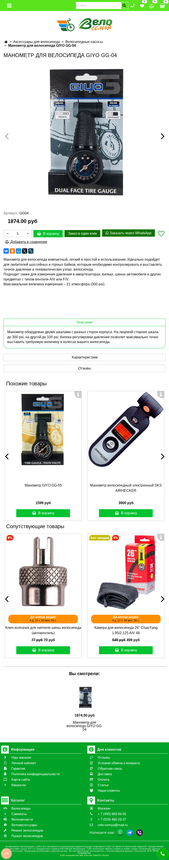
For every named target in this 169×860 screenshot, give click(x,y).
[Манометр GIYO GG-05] (43, 429)
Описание (84, 322)
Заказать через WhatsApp (130, 233)
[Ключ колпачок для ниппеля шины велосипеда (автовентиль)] (43, 572)
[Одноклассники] (12, 251)
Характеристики (85, 357)
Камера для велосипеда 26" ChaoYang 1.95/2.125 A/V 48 (126, 630)
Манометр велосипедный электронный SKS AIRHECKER (126, 487)
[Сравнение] (152, 5)
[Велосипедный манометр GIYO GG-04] (84, 132)
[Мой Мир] (18, 251)
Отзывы (84, 368)
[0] (142, 5)
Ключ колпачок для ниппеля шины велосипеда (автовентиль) (43, 630)
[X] (24, 251)
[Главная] (6, 42)
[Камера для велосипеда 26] (126, 572)
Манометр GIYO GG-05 (43, 485)
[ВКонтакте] (6, 251)
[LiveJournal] (30, 251)
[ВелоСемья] (84, 24)
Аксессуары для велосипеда (36, 42)
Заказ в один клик (82, 233)
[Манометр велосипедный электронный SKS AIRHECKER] (126, 429)
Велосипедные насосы (84, 42)
